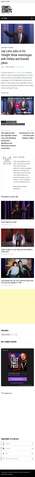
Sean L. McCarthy (10, 67)
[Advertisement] (17, 306)
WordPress (4, 474)
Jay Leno (9, 122)
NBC (15, 122)
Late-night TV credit (7, 47)
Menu (5, 18)
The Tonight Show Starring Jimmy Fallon (13, 124)
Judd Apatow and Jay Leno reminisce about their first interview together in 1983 (17, 282)
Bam (11, 474)
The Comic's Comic (16, 472)
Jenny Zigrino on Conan (8, 222)
